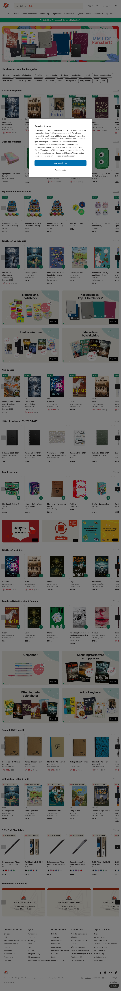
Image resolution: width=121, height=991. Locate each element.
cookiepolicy (69, 155)
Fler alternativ (60, 170)
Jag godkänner (60, 163)
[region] (60, 148)
